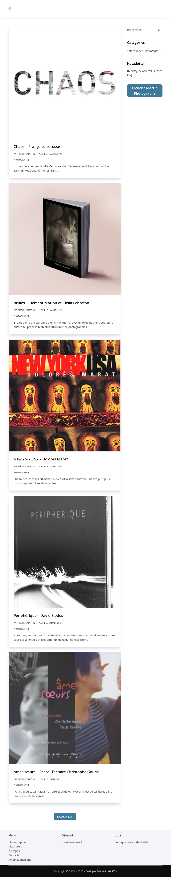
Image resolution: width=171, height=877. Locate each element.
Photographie (21, 159)
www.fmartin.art (71, 842)
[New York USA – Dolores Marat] (65, 396)
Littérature (15, 846)
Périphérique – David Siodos (38, 615)
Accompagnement (20, 859)
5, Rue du (85, 8)
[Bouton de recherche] (159, 30)
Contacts (14, 855)
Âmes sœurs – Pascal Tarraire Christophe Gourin (57, 771)
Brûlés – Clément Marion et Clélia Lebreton (51, 302)
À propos (14, 851)
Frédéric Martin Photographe (144, 91)
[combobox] (141, 30)
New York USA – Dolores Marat (41, 458)
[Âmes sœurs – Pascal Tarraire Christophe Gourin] (65, 708)
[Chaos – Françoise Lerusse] (65, 83)
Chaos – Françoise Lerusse (37, 146)
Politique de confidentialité (131, 842)
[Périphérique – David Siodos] (65, 552)
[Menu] (160, 8)
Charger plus (64, 816)
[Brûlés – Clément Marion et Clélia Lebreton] (65, 239)
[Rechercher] (10, 8)
